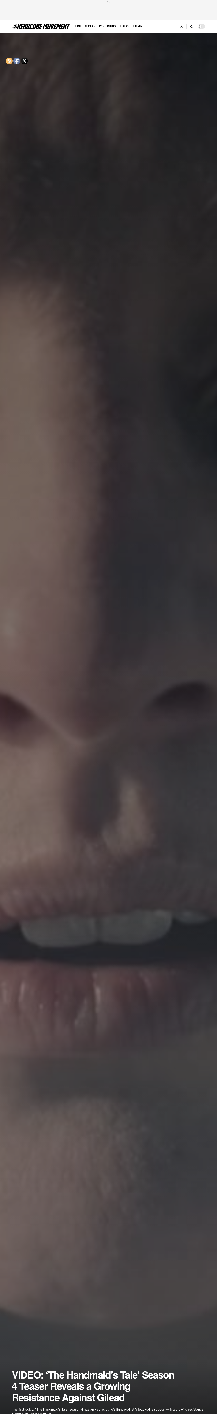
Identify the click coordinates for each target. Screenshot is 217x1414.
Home (78, 26)
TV (100, 26)
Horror (137, 26)
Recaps (111, 26)
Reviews (124, 26)
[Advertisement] (108, 11)
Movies (89, 26)
